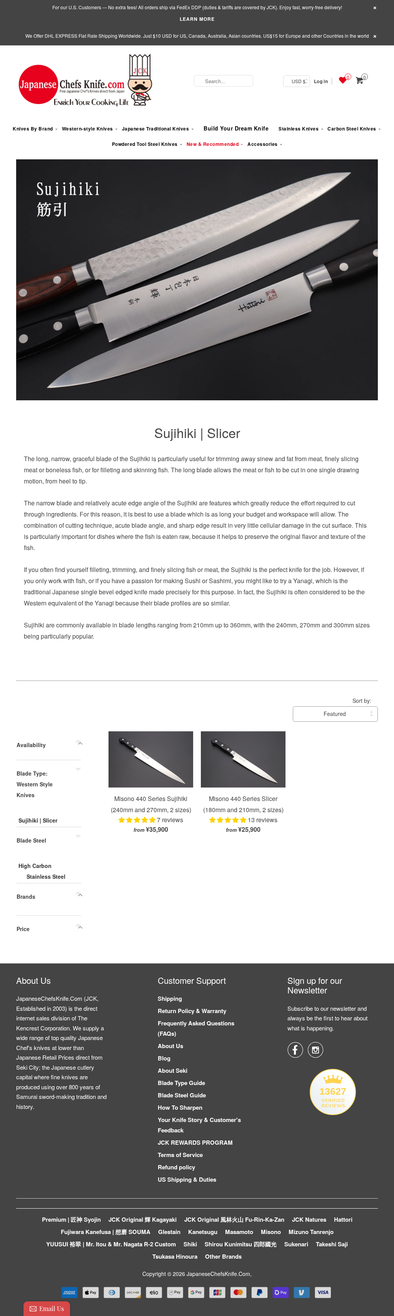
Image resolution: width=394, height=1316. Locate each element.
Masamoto (239, 1231)
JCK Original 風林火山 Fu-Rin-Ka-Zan (234, 1219)
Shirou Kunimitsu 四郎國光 (241, 1244)
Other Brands (223, 1256)
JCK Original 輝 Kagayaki (143, 1219)
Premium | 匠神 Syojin (71, 1219)
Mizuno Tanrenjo (311, 1231)
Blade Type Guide (181, 1083)
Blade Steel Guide (182, 1095)
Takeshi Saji (332, 1244)
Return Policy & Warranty (192, 1011)
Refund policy (176, 1167)
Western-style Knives (87, 128)
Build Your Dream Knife (236, 128)
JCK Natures (309, 1219)
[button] (138, 819)
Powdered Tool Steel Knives (145, 143)
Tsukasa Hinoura (174, 1256)
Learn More (197, 18)
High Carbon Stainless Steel (41, 871)
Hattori (343, 1219)
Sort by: (361, 700)
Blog (164, 1058)
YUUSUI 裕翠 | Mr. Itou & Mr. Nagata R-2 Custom (111, 1244)
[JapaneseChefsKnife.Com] (85, 81)
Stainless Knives (299, 128)
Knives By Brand (33, 128)
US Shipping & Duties (187, 1179)
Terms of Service (180, 1154)
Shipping (170, 998)
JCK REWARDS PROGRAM (195, 1142)
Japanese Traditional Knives (155, 128)
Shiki (190, 1244)
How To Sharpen (180, 1107)
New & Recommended (213, 143)
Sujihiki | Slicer (197, 432)
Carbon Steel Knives (351, 128)
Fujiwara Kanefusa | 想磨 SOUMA (105, 1231)
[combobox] (223, 81)
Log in (321, 81)
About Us (170, 1046)
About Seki (172, 1070)
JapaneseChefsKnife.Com (218, 1274)
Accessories (262, 143)
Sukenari (296, 1244)
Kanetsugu (202, 1231)
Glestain (169, 1231)
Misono (271, 1231)
